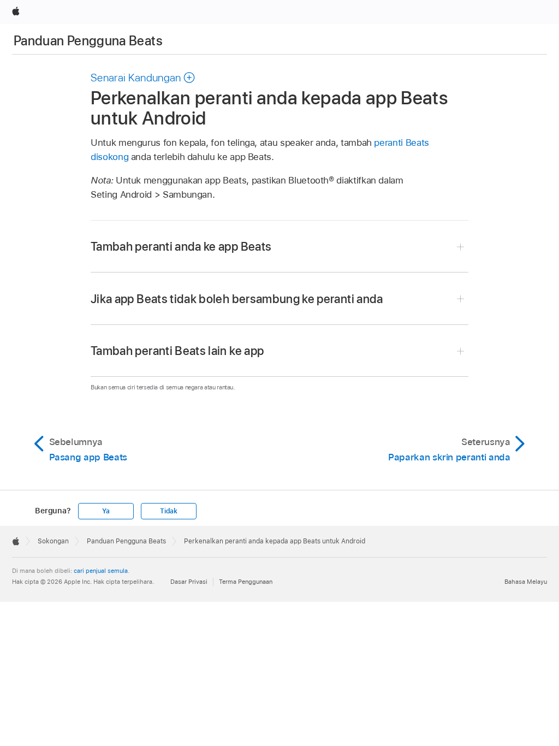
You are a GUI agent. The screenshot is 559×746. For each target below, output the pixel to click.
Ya (106, 511)
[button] (143, 77)
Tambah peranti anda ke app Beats (181, 246)
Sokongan (53, 541)
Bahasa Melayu (525, 581)
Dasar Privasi (188, 581)
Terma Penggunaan (245, 581)
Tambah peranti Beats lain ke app (177, 351)
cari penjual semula (101, 571)
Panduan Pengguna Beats (88, 41)
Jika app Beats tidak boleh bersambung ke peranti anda (237, 299)
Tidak (168, 511)
